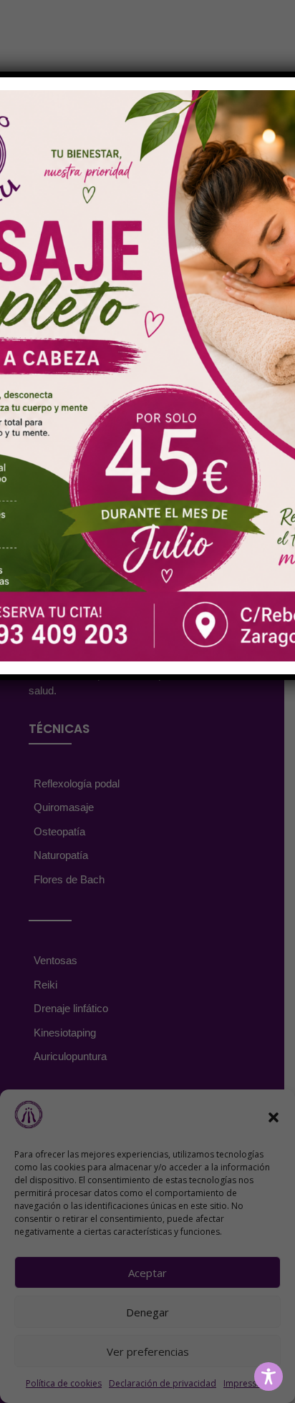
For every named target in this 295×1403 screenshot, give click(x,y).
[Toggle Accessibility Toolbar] (268, 1376)
